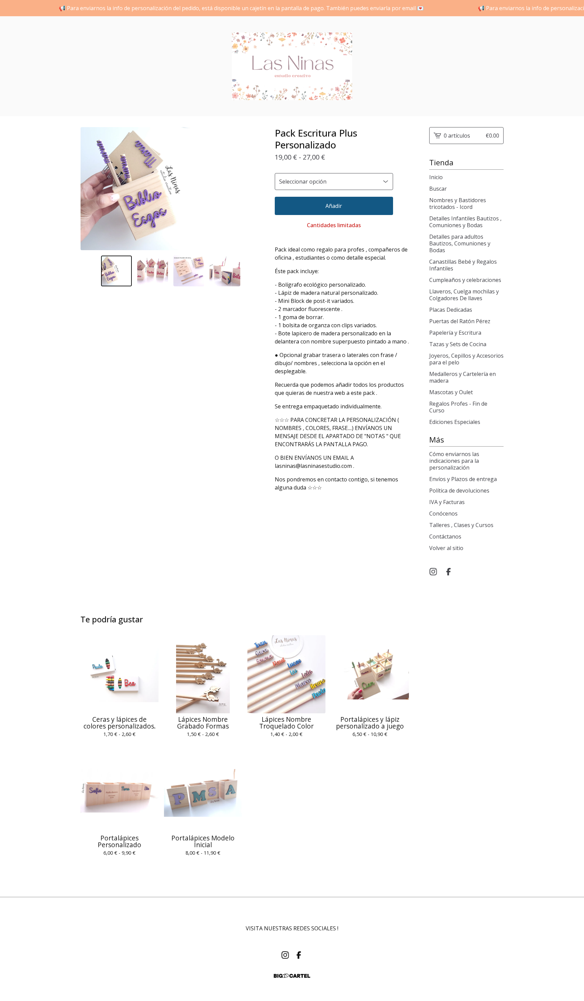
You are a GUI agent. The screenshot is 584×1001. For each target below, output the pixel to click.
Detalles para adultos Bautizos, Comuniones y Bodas (459, 243)
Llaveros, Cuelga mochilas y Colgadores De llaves (464, 295)
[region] (292, 8)
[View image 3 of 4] (188, 271)
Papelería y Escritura (455, 332)
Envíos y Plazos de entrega (463, 479)
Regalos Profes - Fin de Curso (458, 407)
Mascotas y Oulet (451, 392)
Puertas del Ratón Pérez (459, 321)
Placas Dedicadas (450, 309)
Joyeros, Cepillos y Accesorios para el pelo (466, 359)
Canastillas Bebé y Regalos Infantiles (463, 265)
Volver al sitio (446, 548)
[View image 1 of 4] (116, 271)
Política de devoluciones (459, 490)
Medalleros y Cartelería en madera (462, 377)
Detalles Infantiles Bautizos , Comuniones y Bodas (465, 222)
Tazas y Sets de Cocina (457, 344)
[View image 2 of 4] (152, 271)
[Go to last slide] (89, 189)
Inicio (436, 177)
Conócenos (443, 513)
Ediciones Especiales (454, 422)
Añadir (333, 206)
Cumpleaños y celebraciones (465, 280)
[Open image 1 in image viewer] (170, 188)
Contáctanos (445, 536)
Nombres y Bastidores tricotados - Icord (457, 203)
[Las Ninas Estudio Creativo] (292, 66)
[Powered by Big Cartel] (292, 976)
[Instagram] (433, 572)
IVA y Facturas (447, 502)
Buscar (438, 188)
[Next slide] (251, 189)
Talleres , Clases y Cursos (461, 525)
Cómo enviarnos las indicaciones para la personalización (454, 460)
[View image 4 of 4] (225, 271)
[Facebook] (448, 572)
